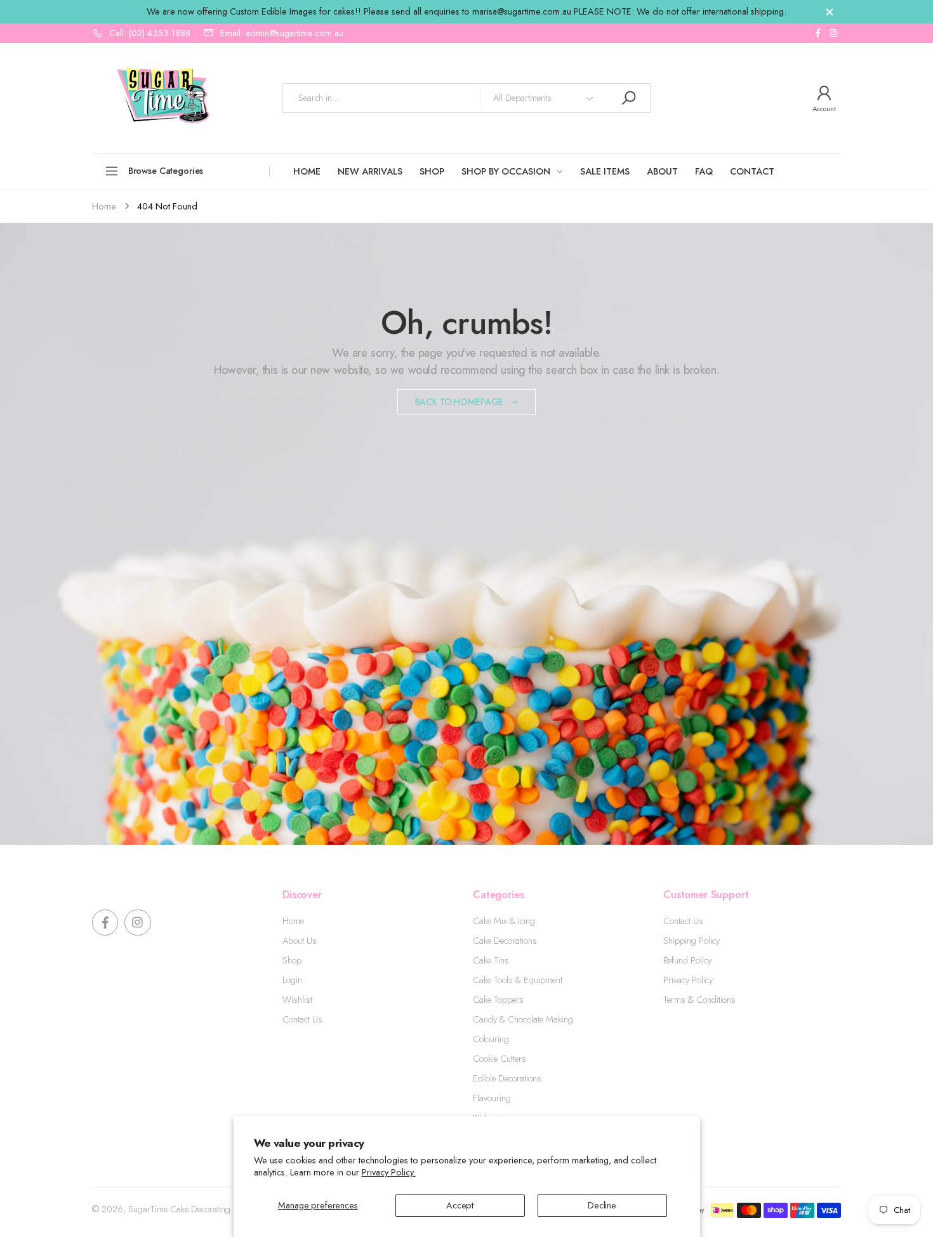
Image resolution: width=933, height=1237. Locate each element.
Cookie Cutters (499, 1058)
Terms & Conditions (699, 999)
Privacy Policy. (389, 1172)
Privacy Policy (688, 980)
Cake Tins (491, 960)
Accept (459, 1205)
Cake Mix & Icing (504, 921)
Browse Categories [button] (166, 170)
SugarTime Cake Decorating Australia (196, 1209)
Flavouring (492, 1098)
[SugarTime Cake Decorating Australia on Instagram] (833, 33)
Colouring (491, 1039)
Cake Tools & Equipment (517, 980)
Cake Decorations (505, 940)
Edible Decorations (507, 1078)
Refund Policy (687, 960)
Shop (291, 960)
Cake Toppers (498, 999)
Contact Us (302, 1019)
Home (293, 921)
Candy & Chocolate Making (523, 1019)
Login (292, 980)
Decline (602, 1205)
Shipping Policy (691, 940)
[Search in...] (628, 98)
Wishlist (297, 999)
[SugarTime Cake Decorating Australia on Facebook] (817, 33)
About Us (299, 940)
